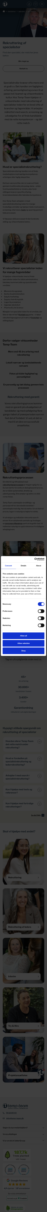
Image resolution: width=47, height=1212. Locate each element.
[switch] (41, 611)
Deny (23, 651)
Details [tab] (23, 566)
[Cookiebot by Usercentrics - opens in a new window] (34, 559)
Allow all (23, 636)
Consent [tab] (8, 566)
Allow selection (23, 643)
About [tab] (38, 566)
